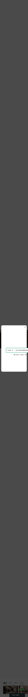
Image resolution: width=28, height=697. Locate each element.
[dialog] (14, 348)
